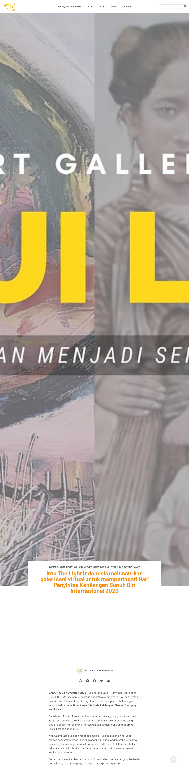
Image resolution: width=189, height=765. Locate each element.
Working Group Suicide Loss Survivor (95, 566)
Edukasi (53, 566)
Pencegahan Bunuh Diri (69, 6)
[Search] (185, 6)
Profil (90, 6)
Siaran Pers (66, 566)
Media (114, 6)
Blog (102, 6)
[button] (80, 681)
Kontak (127, 6)
